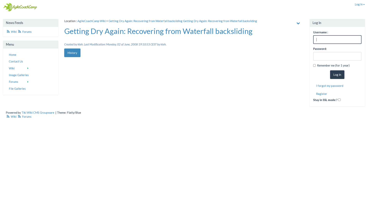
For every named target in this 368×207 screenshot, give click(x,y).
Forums (27, 31)
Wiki (13, 31)
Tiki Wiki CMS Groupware (38, 112)
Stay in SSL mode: (324, 100)
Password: (320, 48)
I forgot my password (329, 85)
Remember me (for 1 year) (333, 65)
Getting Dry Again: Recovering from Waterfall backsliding (145, 21)
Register (321, 93)
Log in (359, 4)
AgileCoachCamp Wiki (91, 21)
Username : (320, 32)
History (72, 52)
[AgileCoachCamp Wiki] (19, 7)
